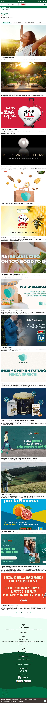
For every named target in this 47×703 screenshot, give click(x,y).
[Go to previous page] (16, 612)
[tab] (6, 22)
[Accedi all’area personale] (45, 4)
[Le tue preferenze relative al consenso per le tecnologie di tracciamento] (45, 701)
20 (27, 612)
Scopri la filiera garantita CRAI (23, 644)
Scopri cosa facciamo (23, 632)
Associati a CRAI (21, 1)
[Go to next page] (30, 612)
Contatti (2, 1)
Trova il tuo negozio (6, 7)
